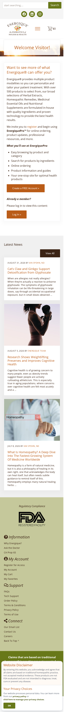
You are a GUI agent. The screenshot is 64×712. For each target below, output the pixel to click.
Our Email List (11, 627)
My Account (10, 569)
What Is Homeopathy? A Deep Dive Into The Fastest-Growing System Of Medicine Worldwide (31, 455)
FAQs (7, 591)
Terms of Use (11, 614)
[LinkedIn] (32, 14)
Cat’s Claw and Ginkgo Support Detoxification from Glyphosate (29, 270)
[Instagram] (40, 14)
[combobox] (25, 5)
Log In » (16, 214)
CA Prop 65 (10, 552)
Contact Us (10, 631)
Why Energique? (13, 543)
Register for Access (14, 565)
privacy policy (19, 696)
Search (55, 5)
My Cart (8, 574)
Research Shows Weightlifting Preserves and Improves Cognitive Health (31, 360)
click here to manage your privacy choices (23, 699)
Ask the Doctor (12, 547)
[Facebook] (24, 14)
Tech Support (11, 596)
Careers (8, 636)
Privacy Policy (11, 609)
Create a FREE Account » (25, 188)
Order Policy (10, 600)
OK (9, 705)
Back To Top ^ (11, 640)
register (32, 127)
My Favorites (11, 578)
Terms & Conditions (15, 605)
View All (50, 253)
